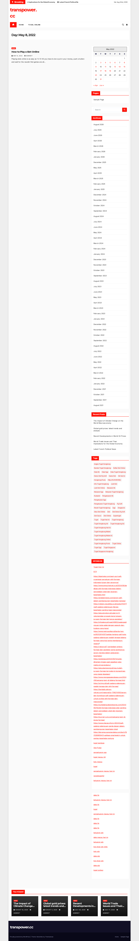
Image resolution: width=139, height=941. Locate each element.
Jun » (101, 85)
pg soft (119, 504)
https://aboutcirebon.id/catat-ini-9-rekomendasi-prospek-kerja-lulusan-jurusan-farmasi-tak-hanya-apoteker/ (108, 616)
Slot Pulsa (97, 748)
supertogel (117, 516)
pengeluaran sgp (100, 500)
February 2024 (99, 249)
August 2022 (98, 346)
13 (115, 67)
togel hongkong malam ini (103, 535)
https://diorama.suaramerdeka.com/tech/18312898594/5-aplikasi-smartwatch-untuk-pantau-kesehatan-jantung (110, 735)
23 (96, 75)
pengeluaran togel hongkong (104, 504)
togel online (34, 25)
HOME (21, 25)
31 (101, 79)
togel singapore (109, 547)
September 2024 (100, 211)
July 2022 (97, 351)
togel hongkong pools (102, 543)
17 (101, 71)
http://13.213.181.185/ (114, 480)
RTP (95, 572)
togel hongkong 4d (101, 523)
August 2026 (99, 124)
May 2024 (98, 232)
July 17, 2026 (110, 910)
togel (96, 520)
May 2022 (97, 362)
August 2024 (99, 216)
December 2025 (100, 162)
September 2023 (100, 276)
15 (124, 67)
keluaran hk (111, 488)
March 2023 (98, 308)
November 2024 (100, 200)
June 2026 (98, 135)
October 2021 (99, 394)
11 (105, 67)
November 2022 (100, 330)
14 (120, 67)
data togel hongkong (118, 472)
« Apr (96, 85)
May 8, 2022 (18, 56)
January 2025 (99, 189)
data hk (97, 472)
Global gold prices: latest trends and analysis (54, 906)
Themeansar (49, 937)
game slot (112, 476)
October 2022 (99, 335)
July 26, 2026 (80, 910)
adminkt (29, 56)
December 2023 (100, 259)
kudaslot (97, 496)
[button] (123, 25)
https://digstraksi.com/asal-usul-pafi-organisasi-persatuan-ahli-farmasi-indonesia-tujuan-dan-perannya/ (108, 579)
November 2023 (100, 265)
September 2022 (100, 340)
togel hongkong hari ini (102, 527)
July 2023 (97, 286)
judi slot (114, 484)
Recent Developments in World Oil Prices (110, 436)
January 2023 (99, 319)
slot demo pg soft (118, 512)
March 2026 (98, 146)
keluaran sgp (98, 492)
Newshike (40, 937)
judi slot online (99, 488)
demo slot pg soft (100, 476)
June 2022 (98, 357)
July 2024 (98, 222)
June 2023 (98, 292)
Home (117, 937)
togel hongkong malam (102, 531)
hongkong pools (100, 480)
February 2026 (99, 151)
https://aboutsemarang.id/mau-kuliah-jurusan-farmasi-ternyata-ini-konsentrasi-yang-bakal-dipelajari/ (110, 671)
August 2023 (98, 281)
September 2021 (100, 400)
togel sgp (97, 547)
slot (108, 512)
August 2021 (98, 405)
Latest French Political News (105, 449)
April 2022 (98, 367)
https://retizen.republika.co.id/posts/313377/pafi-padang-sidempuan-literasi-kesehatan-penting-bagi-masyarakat (110, 607)
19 (110, 71)
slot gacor (97, 516)
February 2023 (99, 313)
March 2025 (98, 178)
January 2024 (99, 254)
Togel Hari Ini (99, 567)
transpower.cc (21, 927)
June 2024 (98, 227)
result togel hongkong (102, 508)
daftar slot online (119, 468)
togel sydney (98, 870)
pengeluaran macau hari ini (104, 814)
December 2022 (100, 324)
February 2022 (99, 378)
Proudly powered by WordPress (20, 937)
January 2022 (99, 384)
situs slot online (99, 512)
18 (105, 71)
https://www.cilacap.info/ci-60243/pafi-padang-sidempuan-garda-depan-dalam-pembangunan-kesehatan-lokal (109, 726)
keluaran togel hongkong (114, 492)
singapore (121, 508)
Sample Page (99, 100)
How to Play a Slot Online (25, 51)
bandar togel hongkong (102, 468)
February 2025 (99, 184)
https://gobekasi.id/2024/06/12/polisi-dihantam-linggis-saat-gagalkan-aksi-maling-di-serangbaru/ (108, 662)
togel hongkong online (102, 539)
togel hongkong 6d (117, 523)
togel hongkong (117, 520)
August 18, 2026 (21, 910)
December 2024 (100, 195)
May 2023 (97, 297)
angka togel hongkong (102, 464)
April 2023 (98, 303)
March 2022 (98, 373)
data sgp (105, 472)
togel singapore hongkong (103, 551)
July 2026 (97, 130)
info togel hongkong (101, 484)
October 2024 (99, 205)
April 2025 (98, 173)
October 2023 (99, 270)
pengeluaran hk (107, 496)
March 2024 (98, 243)
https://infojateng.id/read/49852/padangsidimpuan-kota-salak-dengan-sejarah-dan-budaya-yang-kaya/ (110, 625)
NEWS (13, 48)
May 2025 (97, 168)
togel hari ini (105, 520)
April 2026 (98, 141)
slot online (107, 516)
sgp (114, 508)
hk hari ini (121, 476)
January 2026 (99, 157)
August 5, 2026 (51, 910)
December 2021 (100, 389)
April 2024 (98, 238)
